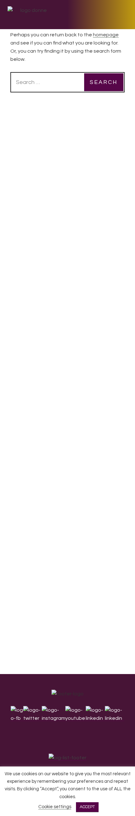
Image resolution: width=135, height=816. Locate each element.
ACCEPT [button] (87, 807)
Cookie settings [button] (54, 806)
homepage (106, 34)
